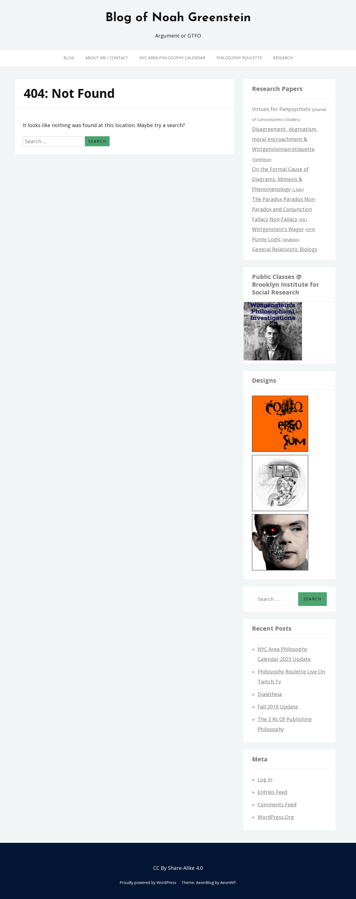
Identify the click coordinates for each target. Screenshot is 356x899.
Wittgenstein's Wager (278, 229)
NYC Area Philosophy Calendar (172, 57)
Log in (265, 779)
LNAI (297, 189)
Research (283, 57)
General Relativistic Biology (284, 249)
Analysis (291, 239)
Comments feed (277, 804)
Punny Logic (266, 239)
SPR (310, 229)
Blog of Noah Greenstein (178, 18)
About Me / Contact (106, 57)
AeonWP (228, 882)
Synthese (261, 159)
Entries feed (272, 792)
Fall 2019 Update (278, 706)
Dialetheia (270, 694)
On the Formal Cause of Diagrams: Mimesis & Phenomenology (280, 179)
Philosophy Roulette (239, 57)
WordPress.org (276, 817)
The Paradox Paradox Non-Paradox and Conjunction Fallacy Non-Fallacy (284, 209)
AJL (303, 219)
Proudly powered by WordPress (148, 882)
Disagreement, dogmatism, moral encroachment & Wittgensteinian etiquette (285, 139)
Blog (68, 57)
